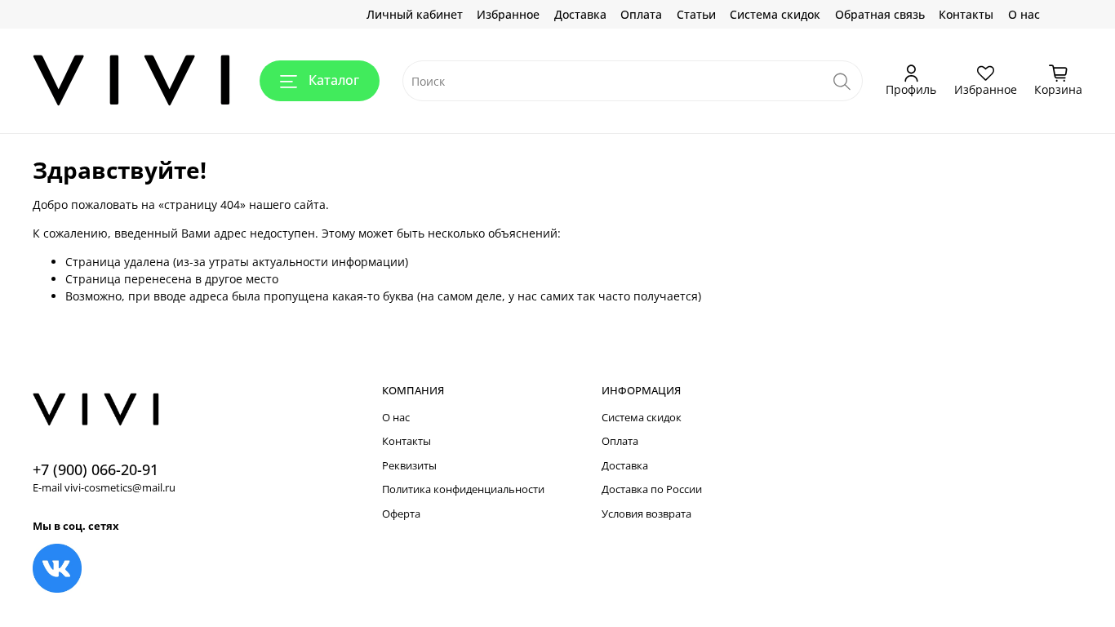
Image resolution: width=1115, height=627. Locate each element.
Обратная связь (880, 14)
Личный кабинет (414, 14)
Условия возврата (646, 514)
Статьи (696, 14)
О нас (1024, 14)
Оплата (641, 14)
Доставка (580, 14)
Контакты (966, 14)
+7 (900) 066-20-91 (95, 469)
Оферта (401, 514)
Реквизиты (409, 466)
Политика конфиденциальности (463, 489)
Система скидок (775, 14)
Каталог (334, 80)
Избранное (508, 14)
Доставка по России (652, 489)
